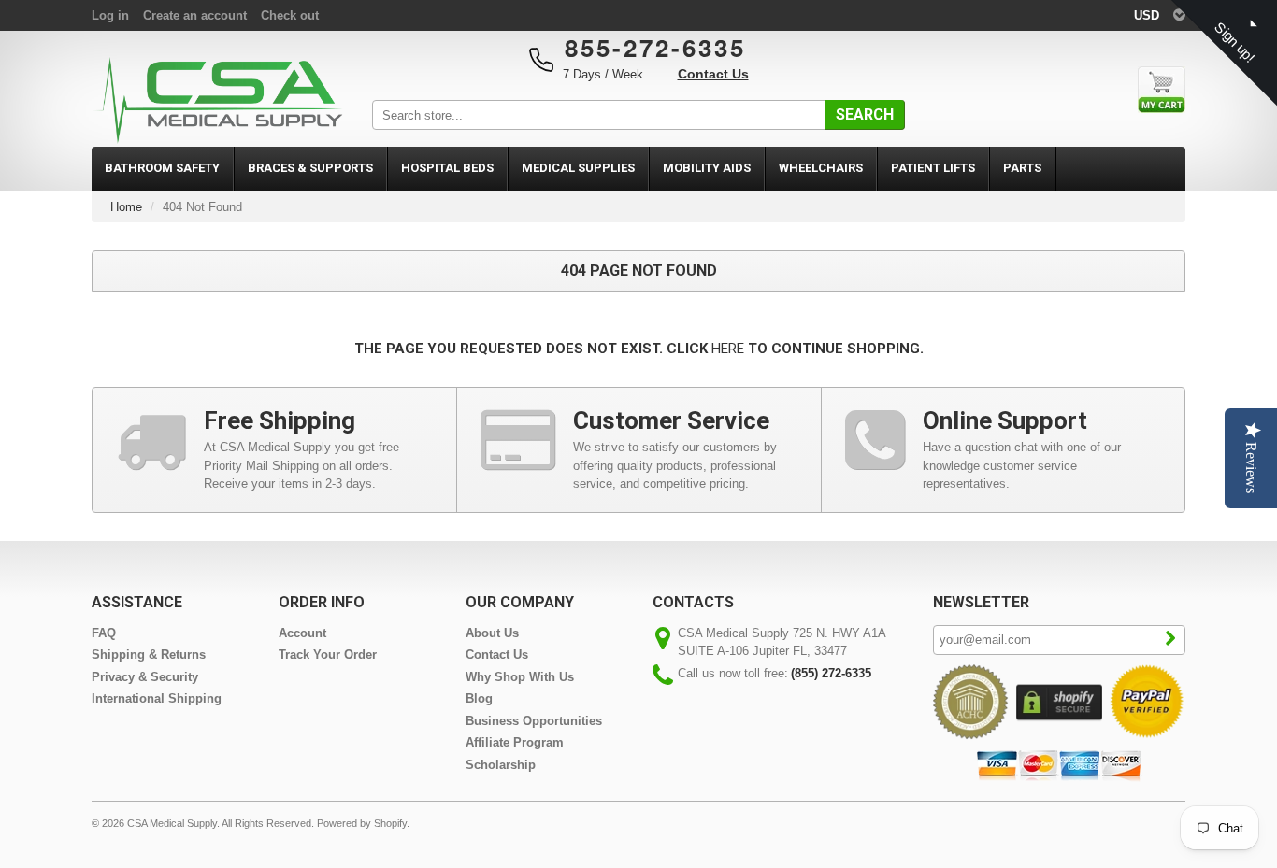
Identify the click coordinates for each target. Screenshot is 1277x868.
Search (865, 114)
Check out (290, 15)
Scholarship (501, 765)
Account (302, 633)
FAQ (104, 633)
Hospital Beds (447, 168)
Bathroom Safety (162, 168)
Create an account (195, 15)
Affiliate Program (515, 742)
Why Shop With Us (520, 677)
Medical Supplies (578, 168)
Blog (479, 698)
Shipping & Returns (149, 654)
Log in (110, 15)
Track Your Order (328, 654)
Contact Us (713, 73)
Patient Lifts (933, 168)
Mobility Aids (707, 168)
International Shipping (157, 698)
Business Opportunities (534, 721)
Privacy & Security (145, 677)
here (727, 348)
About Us (492, 633)
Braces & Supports (310, 168)
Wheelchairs (821, 168)
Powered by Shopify (362, 823)
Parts (1022, 168)
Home (126, 207)
